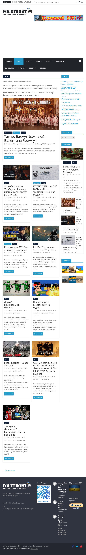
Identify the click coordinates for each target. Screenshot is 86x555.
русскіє (23, 440)
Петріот (63, 96)
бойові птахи (65, 116)
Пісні (18, 61)
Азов (63, 81)
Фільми (21, 68)
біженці (73, 116)
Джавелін (70, 84)
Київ (78, 91)
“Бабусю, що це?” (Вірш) (61, 505)
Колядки (16, 133)
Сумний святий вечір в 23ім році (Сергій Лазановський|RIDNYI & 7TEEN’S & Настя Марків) (45, 368)
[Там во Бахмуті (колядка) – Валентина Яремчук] (31, 99)
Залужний (47, 313)
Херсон (64, 113)
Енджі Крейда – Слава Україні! (16, 364)
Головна (8, 61)
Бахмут (39, 144)
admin (21, 144)
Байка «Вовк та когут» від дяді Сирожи (71, 169)
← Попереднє (9, 470)
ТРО (54, 144)
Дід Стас (65, 87)
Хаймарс (77, 110)
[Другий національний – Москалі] (16, 282)
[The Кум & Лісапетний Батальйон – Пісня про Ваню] (16, 406)
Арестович (70, 82)
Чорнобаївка (73, 113)
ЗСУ (43, 144)
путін (78, 119)
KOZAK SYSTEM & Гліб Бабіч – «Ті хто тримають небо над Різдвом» (36, 2)
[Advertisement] (43, 42)
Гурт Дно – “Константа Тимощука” (62, 488)
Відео (48, 61)
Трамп (80, 105)
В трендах (8, 133)
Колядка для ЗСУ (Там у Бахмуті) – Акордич (16, 248)
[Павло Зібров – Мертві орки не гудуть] (45, 282)
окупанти (17, 313)
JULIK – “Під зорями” (44, 247)
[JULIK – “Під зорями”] (45, 227)
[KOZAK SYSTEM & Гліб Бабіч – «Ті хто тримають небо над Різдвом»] (45, 166)
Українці (17, 200)
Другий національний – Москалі (13, 304)
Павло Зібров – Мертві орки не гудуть (41, 304)
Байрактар (78, 81)
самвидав (74, 124)
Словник (32, 68)
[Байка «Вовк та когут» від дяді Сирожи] (72, 149)
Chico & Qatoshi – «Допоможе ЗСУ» (62, 521)
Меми (38, 61)
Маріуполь (48, 144)
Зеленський (73, 91)
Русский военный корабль (70, 100)
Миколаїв (78, 93)
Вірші (28, 61)
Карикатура (9, 68)
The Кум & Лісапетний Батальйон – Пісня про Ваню (14, 430)
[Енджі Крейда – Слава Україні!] (16, 342)
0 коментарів (29, 144)
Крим (62, 93)
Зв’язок (43, 68)
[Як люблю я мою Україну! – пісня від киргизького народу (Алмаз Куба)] (16, 166)
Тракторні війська (71, 105)
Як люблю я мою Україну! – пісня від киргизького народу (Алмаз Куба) (15, 190)
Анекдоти (60, 61)
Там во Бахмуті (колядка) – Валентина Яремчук (25, 138)
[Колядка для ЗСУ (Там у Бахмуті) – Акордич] (16, 227)
